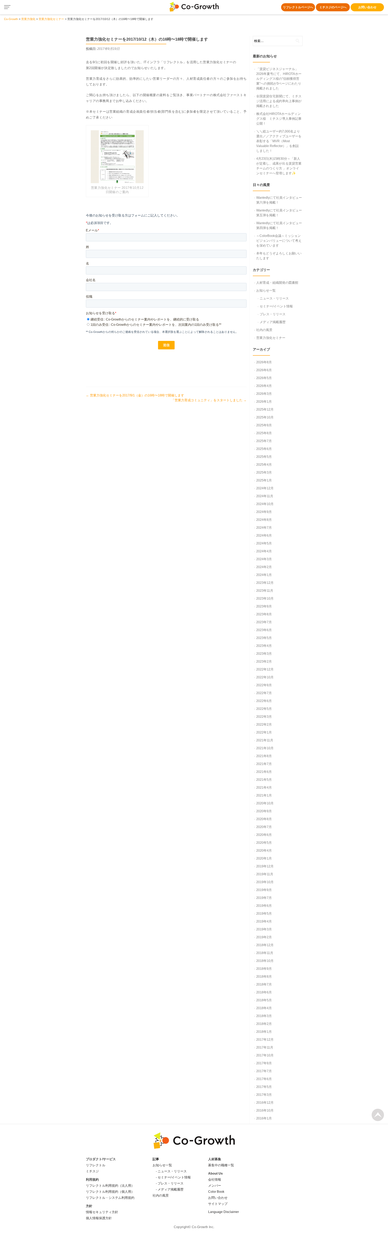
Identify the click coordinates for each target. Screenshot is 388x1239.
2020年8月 (264, 819)
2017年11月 (264, 1047)
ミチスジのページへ (333, 7)
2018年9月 (264, 968)
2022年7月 (264, 693)
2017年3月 (264, 1094)
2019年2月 (264, 937)
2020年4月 (264, 850)
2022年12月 (265, 669)
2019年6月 (264, 905)
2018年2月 (264, 1024)
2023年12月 (265, 582)
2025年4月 (264, 464)
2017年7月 (264, 1071)
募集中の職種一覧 (221, 1165)
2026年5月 (264, 378)
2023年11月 (264, 590)
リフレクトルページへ (298, 7)
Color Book (216, 1191)
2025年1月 (264, 480)
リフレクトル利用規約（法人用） (110, 1185)
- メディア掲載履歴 (168, 1189)
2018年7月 (264, 984)
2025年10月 (265, 417)
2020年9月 (264, 811)
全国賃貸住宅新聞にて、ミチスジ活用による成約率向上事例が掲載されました (279, 101)
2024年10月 (265, 504)
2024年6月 (264, 535)
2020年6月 (264, 835)
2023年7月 (264, 622)
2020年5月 (264, 842)
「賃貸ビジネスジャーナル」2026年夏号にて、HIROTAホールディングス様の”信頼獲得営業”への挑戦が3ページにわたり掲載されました (279, 78)
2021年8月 (264, 756)
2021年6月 (264, 771)
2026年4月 (264, 386)
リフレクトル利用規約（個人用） (110, 1191)
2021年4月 (264, 787)
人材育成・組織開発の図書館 (277, 282)
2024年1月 (264, 575)
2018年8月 (264, 976)
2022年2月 (264, 724)
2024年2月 (264, 567)
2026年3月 (264, 393)
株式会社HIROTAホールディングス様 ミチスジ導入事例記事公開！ (279, 118)
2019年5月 (264, 913)
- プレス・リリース (168, 1183)
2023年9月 (264, 606)
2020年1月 (264, 858)
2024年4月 (264, 551)
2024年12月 (265, 488)
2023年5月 (264, 638)
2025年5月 (264, 456)
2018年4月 (264, 1008)
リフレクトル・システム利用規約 (110, 1197)
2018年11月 (264, 953)
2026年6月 (264, 370)
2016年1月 (264, 1118)
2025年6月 (264, 449)
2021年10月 (265, 748)
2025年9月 (264, 425)
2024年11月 (264, 496)
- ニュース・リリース (170, 1171)
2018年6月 (264, 992)
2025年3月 (264, 472)
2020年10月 (265, 803)
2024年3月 (264, 559)
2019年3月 (264, 929)
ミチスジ (92, 1171)
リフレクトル (95, 1165)
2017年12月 (265, 1039)
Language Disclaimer (223, 1212)
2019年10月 (265, 882)
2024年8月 (264, 519)
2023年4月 (264, 645)
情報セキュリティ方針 (102, 1212)
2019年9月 (264, 890)
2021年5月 (264, 779)
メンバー (214, 1185)
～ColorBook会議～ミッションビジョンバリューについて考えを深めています (279, 240)
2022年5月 (264, 708)
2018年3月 (264, 1016)
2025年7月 (264, 441)
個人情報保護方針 (99, 1218)
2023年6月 (264, 630)
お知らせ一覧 (266, 290)
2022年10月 (265, 677)
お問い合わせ (367, 7)
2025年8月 (264, 433)
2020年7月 (264, 827)
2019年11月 (264, 874)
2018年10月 (265, 961)
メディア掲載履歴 (273, 322)
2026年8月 (264, 362)
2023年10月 (265, 598)
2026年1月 (264, 401)
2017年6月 (264, 1079)
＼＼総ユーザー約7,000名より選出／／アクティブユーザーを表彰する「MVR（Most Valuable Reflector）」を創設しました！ (279, 141)
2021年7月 (264, 764)
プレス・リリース (273, 314)
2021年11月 (264, 740)
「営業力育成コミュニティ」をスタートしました (209, 400)
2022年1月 (264, 732)
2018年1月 (264, 1031)
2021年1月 (264, 795)
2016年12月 (265, 1102)
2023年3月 (264, 653)
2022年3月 (264, 716)
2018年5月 (264, 1000)
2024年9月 (264, 512)
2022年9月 (264, 685)
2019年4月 (264, 921)
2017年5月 (264, 1087)
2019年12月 (265, 866)
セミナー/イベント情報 (276, 306)
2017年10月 (265, 1055)
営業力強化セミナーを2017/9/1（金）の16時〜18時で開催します (135, 395)
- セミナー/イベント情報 (172, 1177)
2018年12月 (265, 945)
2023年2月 (264, 661)
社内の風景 (264, 330)
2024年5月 (264, 543)
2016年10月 (265, 1110)
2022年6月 (264, 701)
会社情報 (214, 1179)
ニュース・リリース (274, 298)
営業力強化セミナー (270, 337)
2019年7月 (264, 898)
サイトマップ (218, 1203)
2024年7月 (264, 527)
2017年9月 (264, 1063)
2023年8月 (264, 614)
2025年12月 (265, 409)
